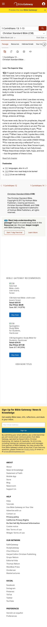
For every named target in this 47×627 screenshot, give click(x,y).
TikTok (9, 594)
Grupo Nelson (12, 557)
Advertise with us (13, 510)
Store (8, 479)
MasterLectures (13, 573)
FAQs (8, 501)
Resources (15, 44)
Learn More (32, 232)
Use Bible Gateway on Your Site (19, 507)
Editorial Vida (12, 560)
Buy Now (15, 315)
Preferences (11, 616)
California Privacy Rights (17, 520)
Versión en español (14, 613)
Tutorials (10, 504)
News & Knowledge (14, 470)
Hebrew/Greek (27, 44)
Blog (8, 482)
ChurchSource (12, 551)
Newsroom (11, 486)
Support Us (11, 489)
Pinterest (10, 591)
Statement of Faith (14, 473)
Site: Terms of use (14, 529)
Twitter (9, 598)
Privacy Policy (29, 449)
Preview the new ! (23, 10)
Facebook (10, 585)
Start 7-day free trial (14, 232)
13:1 (6, 168)
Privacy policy (12, 517)
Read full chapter (10, 158)
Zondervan (11, 570)
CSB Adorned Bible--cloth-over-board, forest (22, 298)
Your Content (41, 44)
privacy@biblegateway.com (14, 451)
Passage (5, 44)
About (9, 466)
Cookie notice (12, 526)
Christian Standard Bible (18, 194)
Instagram (10, 588)
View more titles (23, 364)
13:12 (7, 174)
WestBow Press (13, 567)
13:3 (6, 171)
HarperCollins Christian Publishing (21, 554)
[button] (43, 3)
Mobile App (11, 476)
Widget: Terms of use (15, 533)
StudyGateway (12, 548)
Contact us (11, 513)
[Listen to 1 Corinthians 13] (30, 51)
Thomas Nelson (13, 563)
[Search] (42, 28)
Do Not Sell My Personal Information (23, 523)
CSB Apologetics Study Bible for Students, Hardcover (22, 339)
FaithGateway (12, 544)
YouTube (10, 601)
